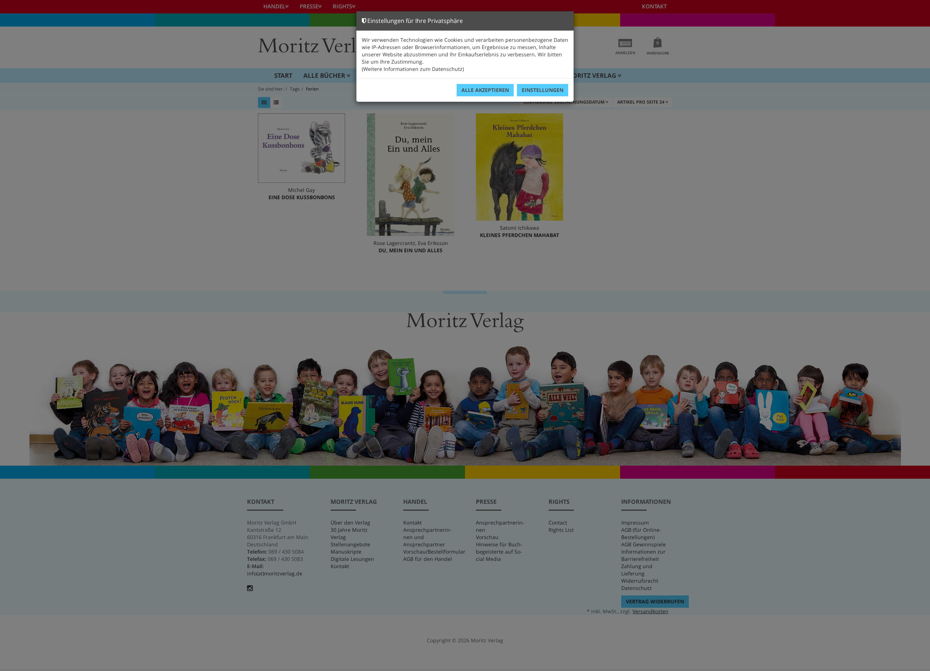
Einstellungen (542, 90)
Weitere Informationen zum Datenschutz (412, 68)
